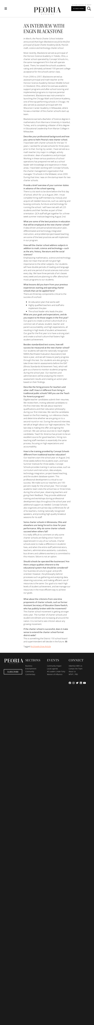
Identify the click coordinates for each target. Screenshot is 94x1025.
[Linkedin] (81, 683)
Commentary (30, 674)
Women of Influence (54, 674)
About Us (72, 671)
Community (29, 671)
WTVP (89, 5)
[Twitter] (77, 683)
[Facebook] (70, 683)
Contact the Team (75, 668)
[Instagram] (73, 683)
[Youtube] (84, 683)
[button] (5, 9)
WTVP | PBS (73, 674)
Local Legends (52, 668)
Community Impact (54, 666)
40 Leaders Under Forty (56, 671)
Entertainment (30, 668)
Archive (34, 646)
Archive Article (44, 646)
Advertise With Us (75, 666)
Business (28, 666)
